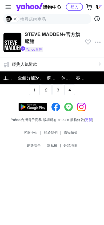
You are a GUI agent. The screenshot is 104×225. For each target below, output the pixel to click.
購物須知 (71, 132)
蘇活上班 (52, 78)
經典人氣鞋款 (24, 64)
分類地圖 (70, 145)
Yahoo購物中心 (38, 7)
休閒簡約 (67, 78)
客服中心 (31, 132)
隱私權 (52, 145)
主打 (7, 78)
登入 (74, 7)
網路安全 (34, 145)
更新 (88, 119)
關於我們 (51, 132)
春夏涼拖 (81, 78)
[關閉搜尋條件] (15, 19)
